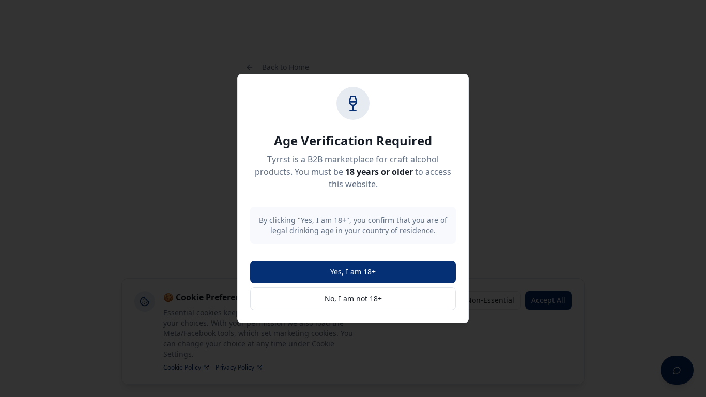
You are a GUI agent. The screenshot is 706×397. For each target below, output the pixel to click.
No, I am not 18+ (353, 298)
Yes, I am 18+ (353, 272)
